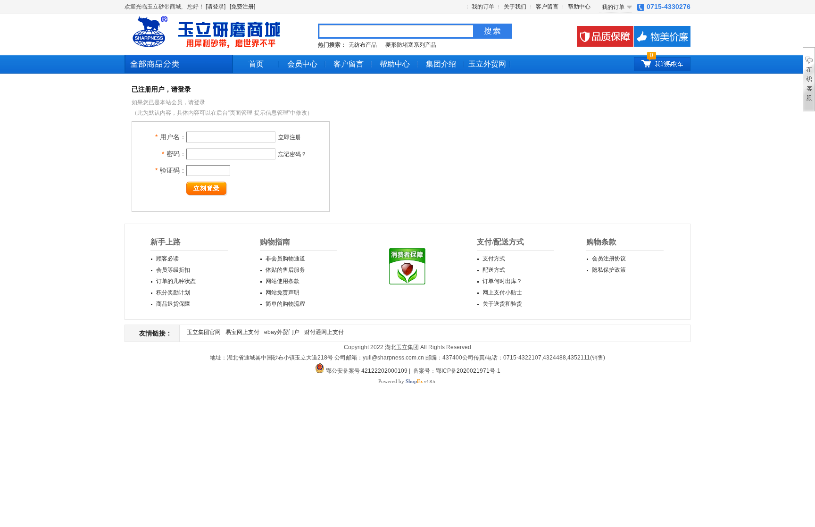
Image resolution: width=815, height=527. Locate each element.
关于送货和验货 (502, 304)
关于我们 (515, 6)
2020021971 (473, 371)
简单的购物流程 (285, 304)
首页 (256, 64)
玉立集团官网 (204, 332)
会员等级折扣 (173, 270)
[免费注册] (242, 6)
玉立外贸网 (487, 64)
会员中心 (302, 64)
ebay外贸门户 (281, 332)
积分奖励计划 (173, 292)
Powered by (400, 381)
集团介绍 (441, 64)
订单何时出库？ (502, 281)
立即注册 (289, 137)
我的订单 (483, 6)
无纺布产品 (363, 45)
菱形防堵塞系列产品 (411, 45)
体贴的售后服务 (285, 270)
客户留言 (547, 6)
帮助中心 (579, 6)
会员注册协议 (609, 258)
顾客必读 (167, 258)
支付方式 (493, 258)
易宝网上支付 (242, 332)
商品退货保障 (173, 304)
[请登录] (215, 6)
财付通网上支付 (324, 332)
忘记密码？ (292, 154)
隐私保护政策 (609, 270)
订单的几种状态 (176, 281)
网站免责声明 (282, 292)
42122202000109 (384, 371)
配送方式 (493, 270)
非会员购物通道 (285, 258)
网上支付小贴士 (502, 292)
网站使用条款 (282, 281)
